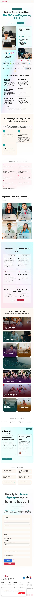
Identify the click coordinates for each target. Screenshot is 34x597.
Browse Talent (13, 23)
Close (21, 593)
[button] (31, 2)
